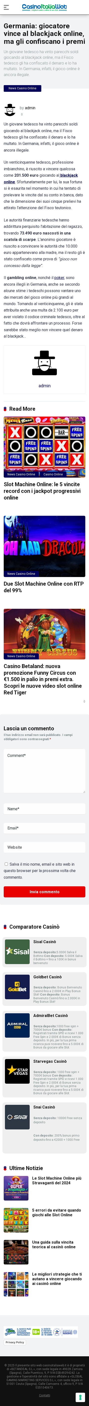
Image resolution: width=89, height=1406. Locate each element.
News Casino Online (22, 88)
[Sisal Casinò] (17, 962)
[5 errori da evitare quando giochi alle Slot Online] (16, 1231)
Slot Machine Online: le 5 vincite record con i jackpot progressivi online (42, 490)
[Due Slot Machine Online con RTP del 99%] (44, 546)
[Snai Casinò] (17, 1128)
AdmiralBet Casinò (50, 1015)
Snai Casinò (44, 1107)
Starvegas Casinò (50, 1061)
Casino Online (53, 474)
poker (59, 277)
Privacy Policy (15, 1342)
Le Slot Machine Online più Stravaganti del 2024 (56, 1180)
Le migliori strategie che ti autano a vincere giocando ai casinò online (57, 1279)
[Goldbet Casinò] (17, 998)
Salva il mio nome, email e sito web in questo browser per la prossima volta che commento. (40, 871)
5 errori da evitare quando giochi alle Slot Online (56, 1212)
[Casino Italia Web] (44, 7)
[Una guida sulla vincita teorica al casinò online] (16, 1263)
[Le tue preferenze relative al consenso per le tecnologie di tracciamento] (80, 1397)
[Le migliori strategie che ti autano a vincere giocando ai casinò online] (16, 1295)
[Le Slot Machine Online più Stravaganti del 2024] (16, 1199)
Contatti (44, 1395)
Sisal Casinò (44, 941)
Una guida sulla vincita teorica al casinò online (54, 1244)
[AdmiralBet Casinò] (17, 1036)
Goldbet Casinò (47, 977)
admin (30, 108)
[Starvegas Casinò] (17, 1082)
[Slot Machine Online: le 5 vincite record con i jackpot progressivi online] (44, 447)
